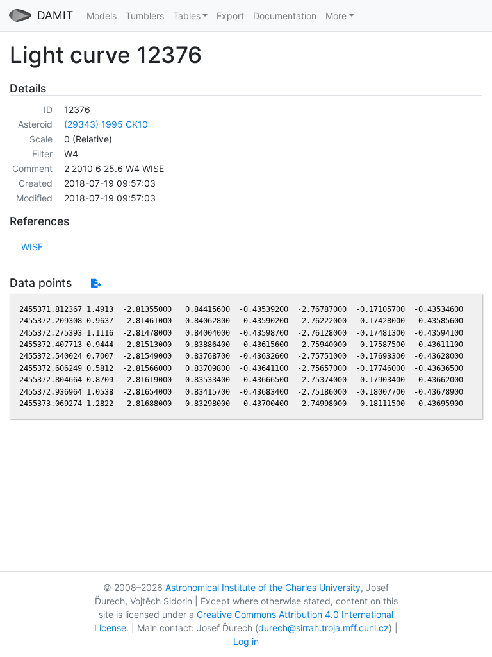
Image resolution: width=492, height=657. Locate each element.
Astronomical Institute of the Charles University (263, 587)
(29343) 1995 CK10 (106, 124)
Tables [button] (187, 15)
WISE (32, 246)
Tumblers (145, 15)
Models (101, 15)
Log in (246, 641)
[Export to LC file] (95, 283)
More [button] (336, 15)
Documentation (284, 15)
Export (230, 15)
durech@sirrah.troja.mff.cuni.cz (323, 627)
